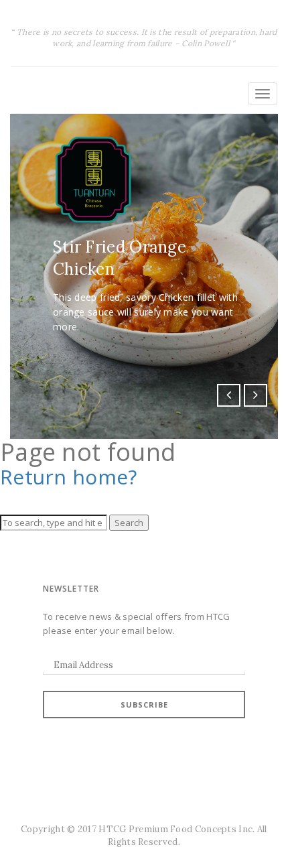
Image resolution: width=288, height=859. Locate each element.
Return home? (68, 476)
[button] (228, 395)
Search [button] (129, 523)
